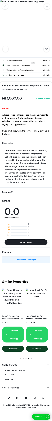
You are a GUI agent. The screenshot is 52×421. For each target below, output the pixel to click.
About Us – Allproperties (15, 370)
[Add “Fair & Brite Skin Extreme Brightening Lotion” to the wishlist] (46, 49)
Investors (9, 379)
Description (7, 143)
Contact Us (10, 375)
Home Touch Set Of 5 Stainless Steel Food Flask (36, 317)
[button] (20, 358)
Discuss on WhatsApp (13, 334)
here (7, 134)
